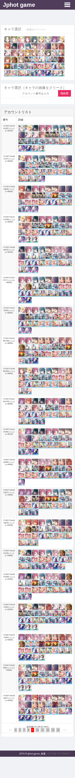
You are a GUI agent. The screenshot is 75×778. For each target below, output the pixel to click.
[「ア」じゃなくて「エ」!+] (54, 60)
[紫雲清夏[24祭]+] (27, 53)
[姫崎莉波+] (14, 53)
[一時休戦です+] (41, 60)
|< (10, 730)
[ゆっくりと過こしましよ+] (61, 60)
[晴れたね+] (14, 66)
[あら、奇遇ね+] (41, 73)
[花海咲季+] (21, 46)
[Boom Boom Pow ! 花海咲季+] (54, 39)
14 (58, 730)
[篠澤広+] (7, 53)
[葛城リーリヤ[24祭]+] (41, 53)
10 (37, 730)
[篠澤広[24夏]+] (14, 39)
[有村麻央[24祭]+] (21, 53)
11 (42, 730)
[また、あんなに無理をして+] (34, 73)
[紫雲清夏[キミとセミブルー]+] (21, 39)
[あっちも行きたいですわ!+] (7, 66)
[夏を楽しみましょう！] (34, 60)
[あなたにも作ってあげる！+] (34, 66)
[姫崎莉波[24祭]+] (34, 53)
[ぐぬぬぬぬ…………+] (48, 66)
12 (48, 730)
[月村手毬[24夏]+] (34, 39)
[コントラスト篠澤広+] (54, 53)
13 (53, 730)
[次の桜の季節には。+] (54, 66)
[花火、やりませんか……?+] (27, 60)
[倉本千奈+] (54, 46)
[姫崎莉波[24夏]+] (61, 53)
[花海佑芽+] (7, 46)
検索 (65, 93)
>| (65, 730)
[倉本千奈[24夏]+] (7, 39)
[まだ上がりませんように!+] (21, 66)
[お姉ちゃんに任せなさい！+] (41, 66)
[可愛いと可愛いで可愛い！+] (21, 73)
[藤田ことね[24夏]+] (41, 39)
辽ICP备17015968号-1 (59, 753)
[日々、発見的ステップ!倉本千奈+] (14, 60)
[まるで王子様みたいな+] (7, 73)
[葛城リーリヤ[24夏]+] (48, 39)
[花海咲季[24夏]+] (27, 39)
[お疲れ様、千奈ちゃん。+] (61, 66)
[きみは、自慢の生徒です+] (61, 73)
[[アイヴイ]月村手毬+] (14, 46)
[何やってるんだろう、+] (27, 66)
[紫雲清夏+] (61, 46)
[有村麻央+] (41, 46)
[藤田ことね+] (34, 46)
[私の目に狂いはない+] (27, 73)
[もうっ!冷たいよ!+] (48, 60)
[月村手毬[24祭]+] (48, 53)
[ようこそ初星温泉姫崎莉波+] (21, 60)
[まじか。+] (48, 73)
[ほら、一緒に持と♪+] (54, 73)
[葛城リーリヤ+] (48, 46)
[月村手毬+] (27, 46)
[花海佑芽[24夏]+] (7, 60)
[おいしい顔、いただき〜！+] (14, 73)
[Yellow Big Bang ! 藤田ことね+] (61, 39)
